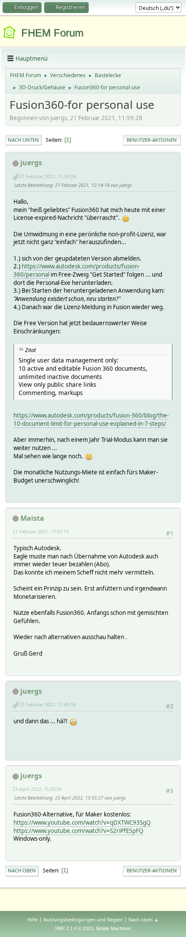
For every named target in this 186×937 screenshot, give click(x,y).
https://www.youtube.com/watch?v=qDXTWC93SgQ (82, 822)
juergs (31, 162)
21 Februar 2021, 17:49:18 (47, 704)
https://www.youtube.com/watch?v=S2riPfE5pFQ (78, 831)
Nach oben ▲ (143, 919)
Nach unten (23, 140)
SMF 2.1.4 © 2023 (74, 928)
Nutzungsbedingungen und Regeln (83, 919)
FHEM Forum (52, 33)
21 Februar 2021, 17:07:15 (41, 531)
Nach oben (22, 870)
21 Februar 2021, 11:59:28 (47, 176)
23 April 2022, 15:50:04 (37, 789)
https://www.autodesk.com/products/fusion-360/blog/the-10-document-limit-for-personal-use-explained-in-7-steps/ (91, 419)
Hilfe (32, 919)
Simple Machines (113, 928)
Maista (32, 518)
